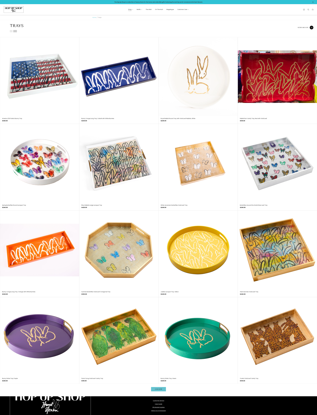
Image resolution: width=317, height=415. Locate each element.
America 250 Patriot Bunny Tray (12, 118)
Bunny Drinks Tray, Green (168, 378)
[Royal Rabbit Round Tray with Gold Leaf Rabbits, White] (198, 76)
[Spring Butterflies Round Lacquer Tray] (39, 163)
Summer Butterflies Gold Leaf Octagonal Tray (95, 292)
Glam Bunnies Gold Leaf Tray (249, 292)
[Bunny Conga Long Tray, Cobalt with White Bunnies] (118, 76)
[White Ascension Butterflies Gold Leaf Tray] (198, 163)
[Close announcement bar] (313, 2)
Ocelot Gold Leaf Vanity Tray (249, 378)
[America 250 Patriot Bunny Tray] (39, 76)
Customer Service (158, 401)
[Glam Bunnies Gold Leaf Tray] (277, 249)
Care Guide (158, 404)
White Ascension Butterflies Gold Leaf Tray (174, 205)
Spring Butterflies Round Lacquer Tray (14, 205)
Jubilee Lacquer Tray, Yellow (170, 292)
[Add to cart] (75, 41)
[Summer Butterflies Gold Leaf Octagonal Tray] (118, 249)
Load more (158, 389)
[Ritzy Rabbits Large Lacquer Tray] (118, 163)
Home (94, 17)
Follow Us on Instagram (158, 411)
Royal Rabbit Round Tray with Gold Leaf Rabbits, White (178, 118)
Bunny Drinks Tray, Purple (10, 378)
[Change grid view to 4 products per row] (15, 31)
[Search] (308, 9)
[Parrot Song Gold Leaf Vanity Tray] (118, 336)
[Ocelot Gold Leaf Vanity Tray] (277, 336)
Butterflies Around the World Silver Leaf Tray (253, 205)
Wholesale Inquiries (158, 407)
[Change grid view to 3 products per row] (11, 31)
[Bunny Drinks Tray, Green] (198, 336)
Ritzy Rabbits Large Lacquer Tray (91, 205)
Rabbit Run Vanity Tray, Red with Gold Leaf (253, 118)
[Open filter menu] (311, 27)
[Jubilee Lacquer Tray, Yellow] (198, 249)
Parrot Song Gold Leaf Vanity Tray (92, 378)
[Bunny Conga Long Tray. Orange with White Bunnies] (39, 249)
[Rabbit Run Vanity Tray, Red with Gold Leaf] (277, 76)
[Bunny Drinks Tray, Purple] (39, 336)
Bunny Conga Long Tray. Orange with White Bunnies (18, 292)
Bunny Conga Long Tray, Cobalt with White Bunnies (97, 118)
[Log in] (304, 9)
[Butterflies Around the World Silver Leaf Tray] (277, 163)
